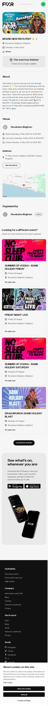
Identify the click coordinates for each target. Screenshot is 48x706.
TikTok (10, 651)
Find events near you (13, 578)
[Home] (8, 4)
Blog (7, 597)
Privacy (8, 608)
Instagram (12, 647)
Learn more (7, 682)
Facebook (12, 655)
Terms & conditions (13, 605)
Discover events (12, 574)
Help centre (9, 581)
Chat (7, 620)
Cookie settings (24, 700)
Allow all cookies (24, 689)
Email (7, 628)
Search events (27, 4)
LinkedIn (11, 662)
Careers (8, 601)
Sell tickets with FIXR (14, 593)
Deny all (24, 695)
